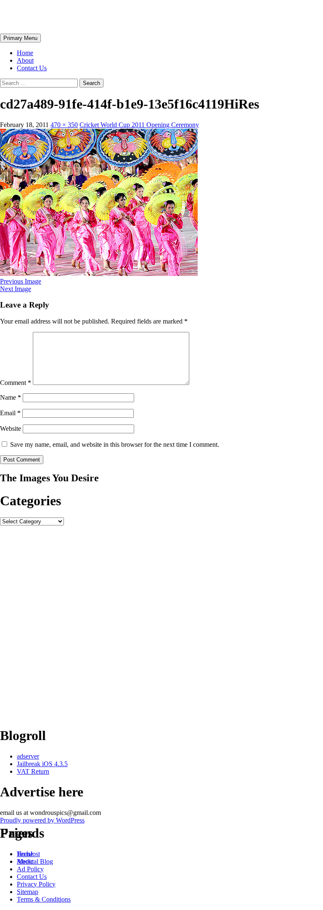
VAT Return (33, 771)
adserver (28, 756)
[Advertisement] (161, 622)
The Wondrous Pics (55, 16)
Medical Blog (35, 861)
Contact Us (32, 68)
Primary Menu (20, 38)
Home (25, 52)
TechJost (28, 853)
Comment (15, 382)
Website (10, 428)
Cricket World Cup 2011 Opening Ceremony (139, 124)
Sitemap (27, 891)
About (25, 60)
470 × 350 (64, 124)
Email (10, 413)
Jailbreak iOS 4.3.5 (42, 763)
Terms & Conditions (44, 899)
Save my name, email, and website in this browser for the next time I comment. (114, 444)
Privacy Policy (36, 884)
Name (10, 397)
